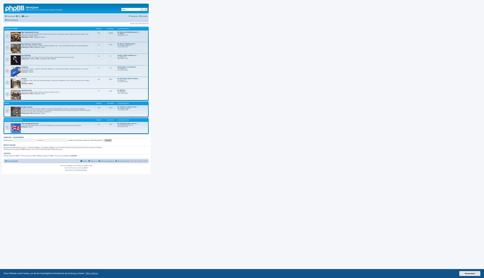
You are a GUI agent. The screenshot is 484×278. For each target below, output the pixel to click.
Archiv (23, 79)
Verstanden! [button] (470, 273)
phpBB (69, 165)
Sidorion (30, 72)
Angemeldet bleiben (96, 140)
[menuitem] (18, 16)
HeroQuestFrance (125, 125)
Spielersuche (26, 90)
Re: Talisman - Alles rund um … (127, 107)
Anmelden (7, 137)
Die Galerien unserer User (31, 44)
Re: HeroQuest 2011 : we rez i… (127, 123)
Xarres (43, 37)
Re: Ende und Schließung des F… (128, 32)
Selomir (122, 57)
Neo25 (122, 91)
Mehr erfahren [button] (92, 273)
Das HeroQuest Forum (30, 32)
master (122, 80)
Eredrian (32, 59)
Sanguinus (37, 37)
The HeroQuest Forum (30, 124)
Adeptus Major (124, 108)
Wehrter (53, 59)
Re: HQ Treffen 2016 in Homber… (128, 78)
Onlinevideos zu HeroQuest (126, 67)
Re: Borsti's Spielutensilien (126, 44)
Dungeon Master (125, 45)
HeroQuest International (13, 120)
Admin (30, 83)
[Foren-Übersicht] (15, 8)
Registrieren (18, 137)
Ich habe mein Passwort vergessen (78, 140)
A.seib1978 (73, 156)
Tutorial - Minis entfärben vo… (127, 55)
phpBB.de (85, 168)
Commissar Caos (45, 59)
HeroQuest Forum (10, 28)
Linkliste (24, 67)
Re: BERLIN (121, 90)
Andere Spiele (26, 107)
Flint (31, 37)
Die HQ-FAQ (26, 56)
